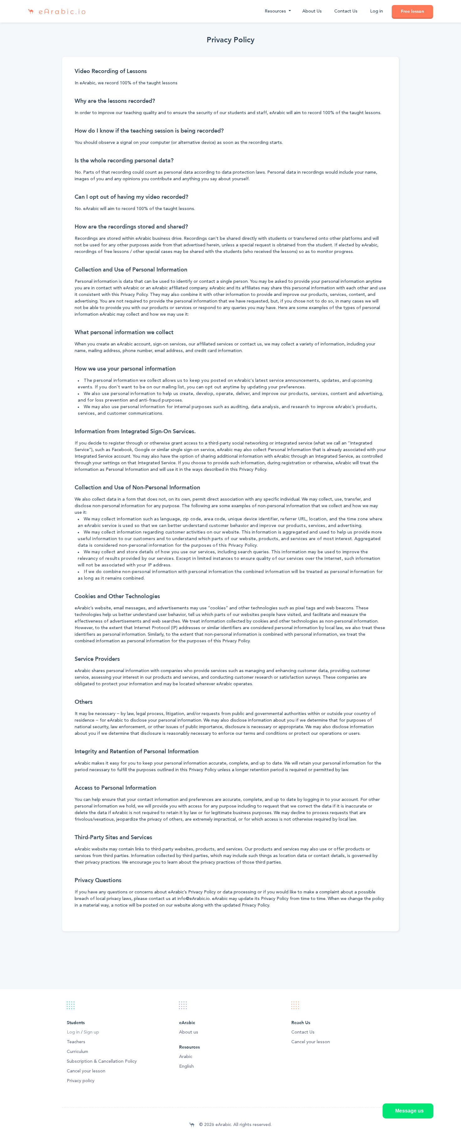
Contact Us (346, 11)
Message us (409, 1110)
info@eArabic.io (194, 899)
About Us (312, 11)
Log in (376, 11)
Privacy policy (80, 1081)
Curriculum (77, 1052)
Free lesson (412, 11)
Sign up (91, 1032)
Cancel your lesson (86, 1071)
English (186, 1066)
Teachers (76, 1042)
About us (188, 1032)
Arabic (185, 1057)
